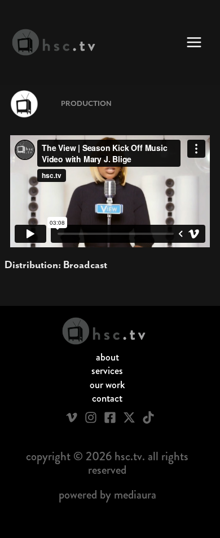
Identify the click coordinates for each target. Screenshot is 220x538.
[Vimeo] (71, 417)
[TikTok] (148, 417)
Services (107, 370)
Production (86, 104)
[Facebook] (110, 417)
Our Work (107, 385)
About (107, 357)
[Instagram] (91, 417)
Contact (107, 398)
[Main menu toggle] (194, 42)
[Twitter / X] (129, 417)
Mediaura (135, 494)
